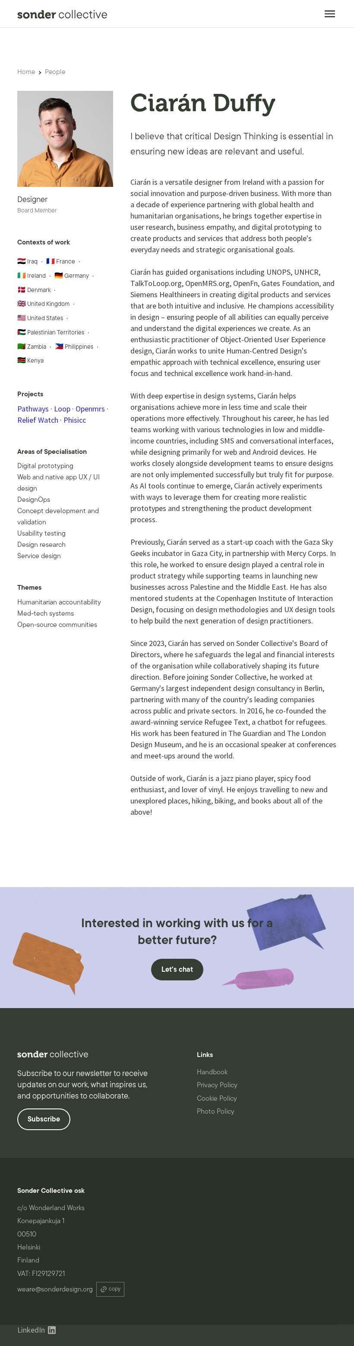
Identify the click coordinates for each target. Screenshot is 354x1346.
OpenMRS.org (207, 283)
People (55, 71)
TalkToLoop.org (156, 283)
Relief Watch (37, 420)
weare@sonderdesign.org (55, 1289)
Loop (62, 409)
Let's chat (177, 969)
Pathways (33, 409)
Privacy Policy (217, 1085)
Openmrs (90, 409)
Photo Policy (215, 1111)
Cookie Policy (217, 1098)
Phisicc (74, 420)
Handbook (212, 1072)
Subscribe (44, 1119)
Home (26, 71)
